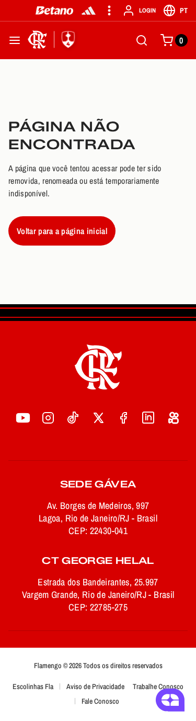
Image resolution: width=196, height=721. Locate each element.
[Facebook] (123, 418)
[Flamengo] (53, 40)
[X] (98, 418)
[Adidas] (89, 10)
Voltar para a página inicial (62, 231)
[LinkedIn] (148, 418)
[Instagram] (48, 418)
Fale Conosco (100, 701)
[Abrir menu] (14, 40)
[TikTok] (73, 418)
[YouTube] (23, 418)
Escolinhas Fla (33, 686)
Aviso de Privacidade (95, 686)
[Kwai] (173, 418)
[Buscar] (141, 40)
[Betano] (55, 10)
